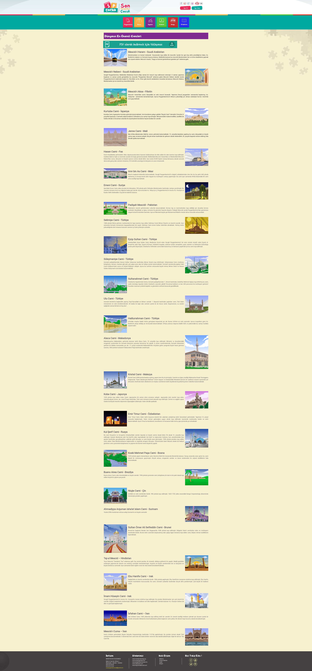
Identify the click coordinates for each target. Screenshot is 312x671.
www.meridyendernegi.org (139, 658)
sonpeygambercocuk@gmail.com (114, 667)
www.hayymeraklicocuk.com (139, 665)
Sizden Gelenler (163, 660)
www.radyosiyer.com (137, 663)
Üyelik (160, 662)
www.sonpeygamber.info (138, 660)
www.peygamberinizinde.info (139, 662)
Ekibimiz (161, 658)
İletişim (161, 663)
